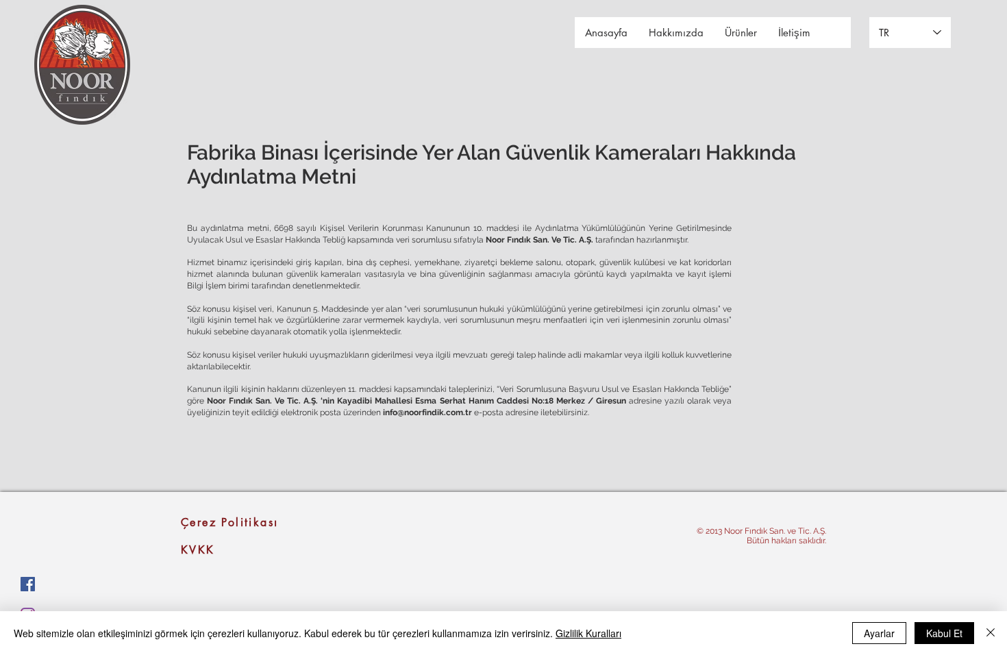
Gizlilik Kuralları (588, 633)
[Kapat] (990, 633)
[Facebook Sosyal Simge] (28, 584)
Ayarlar (879, 633)
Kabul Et (944, 633)
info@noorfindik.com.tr (427, 412)
